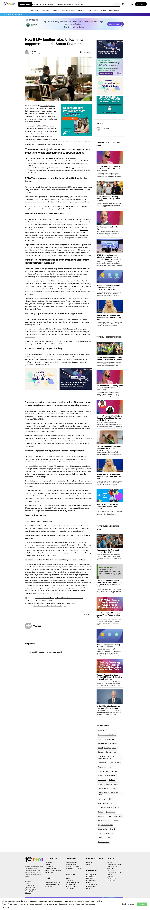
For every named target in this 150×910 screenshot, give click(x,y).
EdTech (47, 864)
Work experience (103, 842)
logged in (42, 652)
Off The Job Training (105, 808)
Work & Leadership (51, 868)
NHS (112, 803)
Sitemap (28, 893)
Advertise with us (30, 889)
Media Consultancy (72, 886)
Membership (90, 886)
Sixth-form (117, 816)
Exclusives (45, 11)
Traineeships (108, 833)
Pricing (68, 878)
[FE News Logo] (9, 4)
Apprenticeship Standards (107, 735)
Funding (36, 604)
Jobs (89, 11)
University (101, 838)
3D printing (101, 731)
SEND (42, 604)
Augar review (102, 743)
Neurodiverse (60, 604)
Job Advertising (71, 884)
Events (96, 11)
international (102, 780)
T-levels (112, 829)
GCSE (100, 775)
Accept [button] (142, 904)
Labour (100, 784)
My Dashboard (91, 880)
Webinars (110, 876)
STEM (116, 820)
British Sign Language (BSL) (107, 748)
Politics (100, 812)
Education (48, 863)
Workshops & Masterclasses (111, 879)
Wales (110, 838)
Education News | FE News (44, 598)
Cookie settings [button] (128, 904)
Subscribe (140, 4)
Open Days (110, 870)
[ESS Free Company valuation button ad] (110, 104)
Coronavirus (102, 763)
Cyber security (114, 763)
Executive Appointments (53, 882)
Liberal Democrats (112, 784)
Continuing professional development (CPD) (106, 757)
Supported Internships (105, 825)
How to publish (91, 875)
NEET (109, 799)
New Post (89, 878)
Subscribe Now (113, 11)
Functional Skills (103, 771)
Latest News (34, 11)
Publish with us (30, 887)
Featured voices (47, 600)
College (100, 752)
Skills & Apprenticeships (53, 870)
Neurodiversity (49, 604)
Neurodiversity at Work (41, 606)
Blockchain (113, 743)
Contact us (28, 883)
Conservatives (111, 752)
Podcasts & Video (68, 11)
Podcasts (89, 863)
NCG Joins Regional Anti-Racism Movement (49, 4)
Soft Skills (101, 820)
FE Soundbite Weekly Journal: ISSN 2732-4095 (74, 867)
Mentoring (101, 799)
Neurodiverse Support (58, 606)
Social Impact (49, 872)
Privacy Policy (29, 891)
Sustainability (102, 829)
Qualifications (110, 812)
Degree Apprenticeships (106, 767)
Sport (109, 820)
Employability (49, 866)
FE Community (30, 885)
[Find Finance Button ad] (110, 67)
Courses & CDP (112, 866)
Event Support (70, 888)
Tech (99, 833)
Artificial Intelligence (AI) (106, 739)
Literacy (115, 788)
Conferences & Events (114, 864)
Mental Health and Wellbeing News (108, 794)
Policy (117, 808)
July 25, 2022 (35, 53)
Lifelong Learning (103, 788)
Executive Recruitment (52, 884)
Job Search (49, 886)
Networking (110, 868)
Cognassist (34, 51)
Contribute (55, 11)
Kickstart (112, 780)
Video (88, 864)
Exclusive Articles (71, 863)
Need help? (90, 888)
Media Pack (69, 880)
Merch (103, 11)
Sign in (131, 4)
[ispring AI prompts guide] (76, 388)
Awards (109, 863)
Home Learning (110, 775)
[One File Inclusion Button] (41, 388)
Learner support (71, 604)
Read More (6, 907)
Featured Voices (71, 864)
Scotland (101, 816)
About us (28, 881)
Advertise (81, 11)
